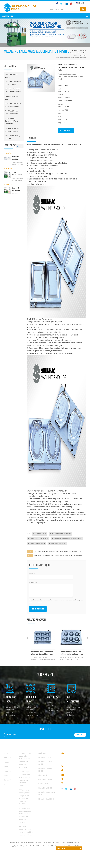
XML (78, 846)
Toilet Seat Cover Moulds (11, 97)
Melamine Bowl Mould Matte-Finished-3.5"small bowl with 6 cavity (43, 653)
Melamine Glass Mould (58, 543)
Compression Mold (45, 779)
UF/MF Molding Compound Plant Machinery (11, 121)
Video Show (52, 697)
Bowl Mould (42, 753)
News (6, 775)
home (76, 51)
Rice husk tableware (16, 189)
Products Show (31, 699)
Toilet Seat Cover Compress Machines (12, 112)
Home (6, 753)
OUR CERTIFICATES (73, 699)
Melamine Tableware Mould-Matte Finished (78, 53)
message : (35, 582)
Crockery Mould (44, 784)
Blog (5, 784)
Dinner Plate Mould (45, 788)
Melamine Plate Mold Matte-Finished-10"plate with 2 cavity (72, 653)
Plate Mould (42, 775)
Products (7, 762)
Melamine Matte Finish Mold (61, 534)
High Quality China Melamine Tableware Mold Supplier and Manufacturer (58, 555)
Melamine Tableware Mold (39, 539)
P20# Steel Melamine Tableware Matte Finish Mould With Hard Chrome (57, 551)
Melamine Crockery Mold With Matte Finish (68, 539)
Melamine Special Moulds (11, 75)
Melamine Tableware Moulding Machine (13, 105)
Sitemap (71, 846)
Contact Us (8, 780)
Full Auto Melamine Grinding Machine (12, 129)
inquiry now (65, 130)
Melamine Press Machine (29, 842)
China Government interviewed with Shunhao (17, 173)
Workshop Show (10, 699)
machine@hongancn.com (75, 775)
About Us (7, 758)
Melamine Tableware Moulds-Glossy (13, 83)
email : (34, 573)
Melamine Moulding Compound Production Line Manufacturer (58, 842)
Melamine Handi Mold (46, 799)
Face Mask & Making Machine (12, 137)
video (6, 766)
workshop (7, 771)
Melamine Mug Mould (37, 543)
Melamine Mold (40, 534)
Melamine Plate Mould (46, 757)
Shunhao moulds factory (15, 158)
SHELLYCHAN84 (70, 783)
